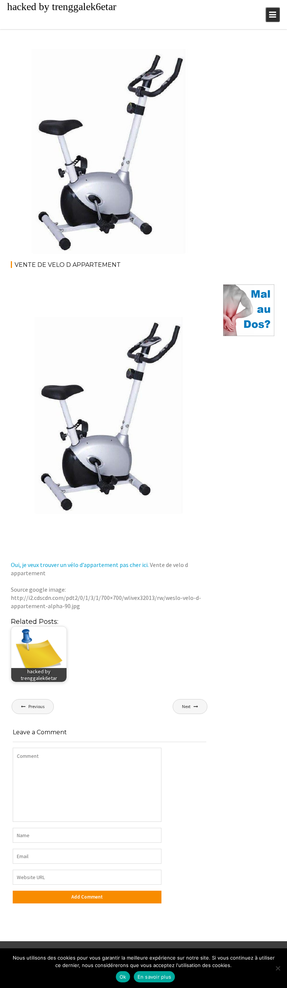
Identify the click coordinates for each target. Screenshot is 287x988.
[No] (277, 968)
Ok (123, 977)
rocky (71, 57)
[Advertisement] (147, 295)
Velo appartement (180, 57)
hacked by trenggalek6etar (61, 6)
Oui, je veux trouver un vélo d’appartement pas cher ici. (80, 564)
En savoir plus (155, 977)
